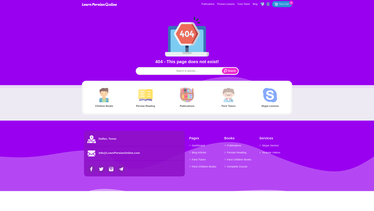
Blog (255, 4)
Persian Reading (236, 152)
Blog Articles (199, 152)
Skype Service (270, 145)
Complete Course (237, 166)
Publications (207, 4)
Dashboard (198, 145)
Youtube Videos (271, 152)
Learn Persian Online (99, 4)
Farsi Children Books (204, 166)
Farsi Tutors (244, 4)
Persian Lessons (226, 4)
